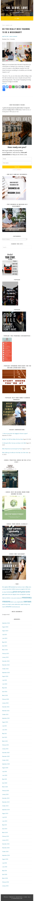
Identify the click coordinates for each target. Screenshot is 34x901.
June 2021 (4, 729)
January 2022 (5, 703)
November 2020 (6, 756)
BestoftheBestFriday (14, 587)
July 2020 (4, 771)
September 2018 (6, 855)
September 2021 (6, 718)
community (4, 589)
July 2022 (4, 680)
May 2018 (4, 870)
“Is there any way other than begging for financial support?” (15, 433)
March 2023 (5, 649)
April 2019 (4, 828)
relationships (17, 604)
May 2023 (4, 642)
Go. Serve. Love (17, 7)
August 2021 (5, 722)
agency (6, 587)
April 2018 (4, 874)
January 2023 (5, 657)
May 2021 (4, 733)
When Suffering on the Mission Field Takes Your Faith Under (15, 452)
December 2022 (5, 661)
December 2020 (5, 752)
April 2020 (4, 783)
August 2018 (5, 859)
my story (15, 602)
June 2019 (4, 821)
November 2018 (5, 848)
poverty (3, 604)
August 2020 (5, 768)
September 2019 (6, 809)
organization (20, 602)
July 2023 (4, 634)
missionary (27, 597)
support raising (23, 604)
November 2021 (5, 710)
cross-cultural (8, 589)
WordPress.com (17, 898)
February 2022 (5, 699)
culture (13, 589)
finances (5, 592)
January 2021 (5, 749)
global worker (25, 591)
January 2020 (5, 794)
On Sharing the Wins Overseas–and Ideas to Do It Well (14, 443)
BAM (9, 587)
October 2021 (5, 714)
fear (3, 592)
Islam (18, 594)
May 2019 (4, 825)
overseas (27, 601)
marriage (28, 594)
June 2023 (4, 638)
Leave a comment (13, 36)
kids (20, 594)
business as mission (21, 587)
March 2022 (5, 695)
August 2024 (5, 627)
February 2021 (5, 745)
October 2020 (5, 760)
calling (26, 587)
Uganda (3, 607)
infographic (14, 594)
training (28, 604)
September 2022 (6, 672)
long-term (23, 594)
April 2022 (4, 691)
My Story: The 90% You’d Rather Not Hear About (12, 439)
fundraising (9, 592)
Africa (3, 587)
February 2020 (5, 790)
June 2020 (4, 775)
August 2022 (5, 676)
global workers (5, 594)
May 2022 (4, 688)
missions (6, 601)
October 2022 (5, 669)
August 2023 (5, 630)
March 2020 (5, 787)
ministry (8, 598)
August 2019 (5, 813)
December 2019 (5, 798)
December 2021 (5, 707)
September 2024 (6, 623)
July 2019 (4, 817)
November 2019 (5, 802)
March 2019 (5, 832)
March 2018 (5, 878)
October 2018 (5, 851)
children (29, 587)
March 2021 (5, 741)
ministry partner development (16, 598)
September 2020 (6, 764)
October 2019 (5, 806)
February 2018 (5, 882)
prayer (9, 604)
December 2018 (5, 844)
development (17, 589)
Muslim (12, 602)
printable (12, 604)
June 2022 (4, 684)
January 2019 (5, 840)
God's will (10, 594)
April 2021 (4, 737)
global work (17, 591)
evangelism (22, 589)
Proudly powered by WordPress (13, 897)
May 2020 (4, 779)
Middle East (4, 598)
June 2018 (4, 867)
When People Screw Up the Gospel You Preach (12, 449)
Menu (18, 18)
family (29, 589)
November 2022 (6, 665)
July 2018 (4, 863)
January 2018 (5, 886)
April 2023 (4, 646)
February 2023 (5, 653)
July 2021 (4, 726)
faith (26, 589)
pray (6, 604)
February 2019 (5, 836)
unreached (8, 606)
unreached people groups (16, 606)
